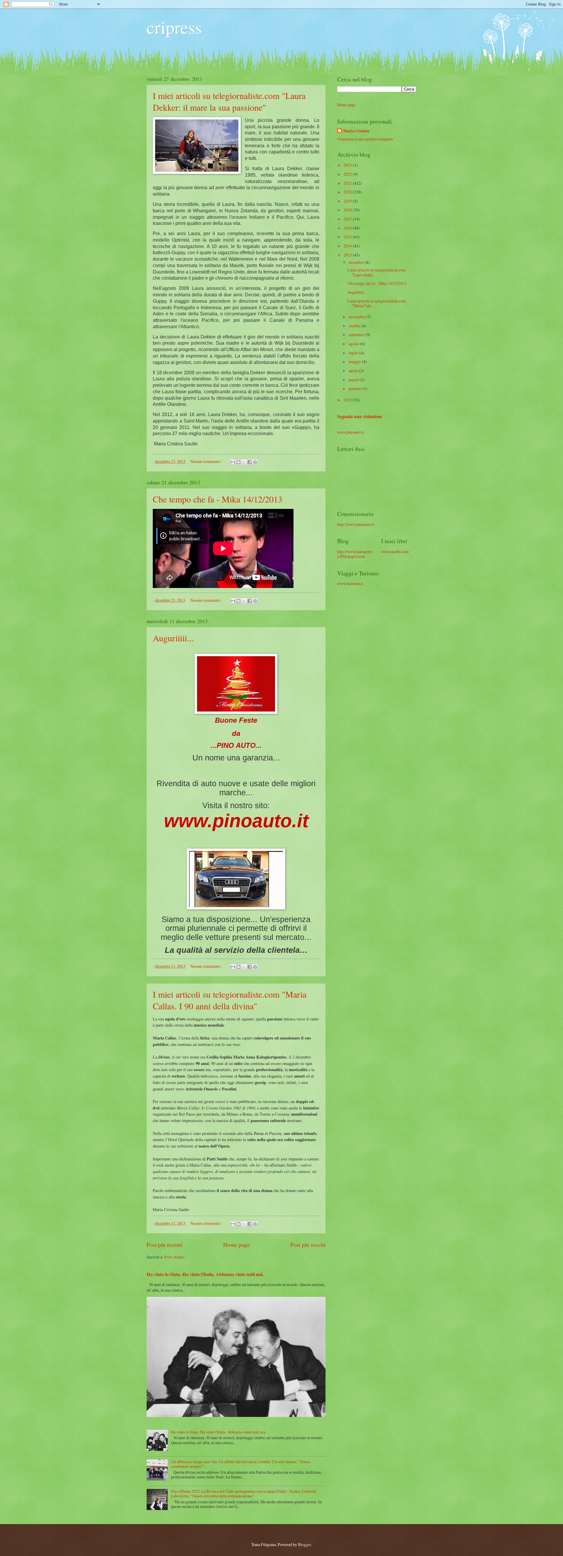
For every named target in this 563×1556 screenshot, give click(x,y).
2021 (348, 183)
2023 (348, 165)
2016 (348, 228)
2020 (348, 192)
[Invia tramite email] (233, 462)
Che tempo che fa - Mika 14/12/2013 (217, 499)
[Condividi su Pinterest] (255, 462)
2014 (348, 246)
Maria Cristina (356, 131)
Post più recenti (164, 1244)
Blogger (304, 1544)
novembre (357, 316)
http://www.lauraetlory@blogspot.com (354, 554)
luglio (354, 352)
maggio (355, 361)
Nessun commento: (206, 461)
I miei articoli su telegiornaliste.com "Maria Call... (376, 303)
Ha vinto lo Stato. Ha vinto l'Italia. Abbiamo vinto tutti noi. (205, 1274)
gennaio (355, 388)
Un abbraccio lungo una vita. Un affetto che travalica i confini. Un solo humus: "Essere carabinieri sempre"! (241, 1464)
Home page (236, 1244)
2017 (348, 219)
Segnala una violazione (359, 416)
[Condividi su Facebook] (249, 462)
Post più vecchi (307, 1244)
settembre (357, 334)
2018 (348, 210)
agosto (354, 343)
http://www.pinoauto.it (355, 524)
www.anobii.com (395, 551)
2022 (348, 174)
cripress (174, 27)
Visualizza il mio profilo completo (365, 139)
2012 (348, 400)
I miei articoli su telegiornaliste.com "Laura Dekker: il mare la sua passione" (229, 101)
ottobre (355, 326)
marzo (354, 379)
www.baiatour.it (350, 583)
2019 (348, 201)
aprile (354, 370)
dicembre (357, 262)
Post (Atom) (174, 1257)
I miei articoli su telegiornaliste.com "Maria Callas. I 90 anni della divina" (229, 1000)
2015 (348, 237)
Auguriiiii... (173, 638)
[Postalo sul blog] (238, 462)
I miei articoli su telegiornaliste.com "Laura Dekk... (376, 272)
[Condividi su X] (244, 462)
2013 (348, 255)
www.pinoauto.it (350, 432)
